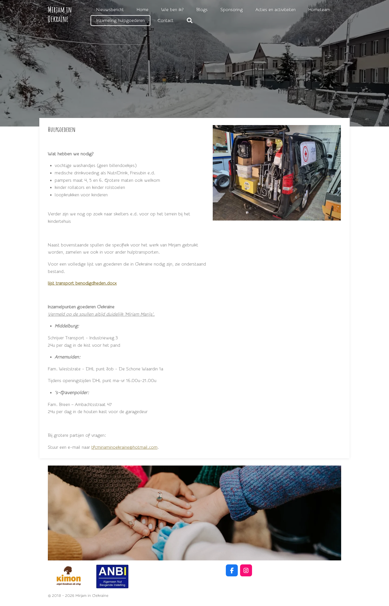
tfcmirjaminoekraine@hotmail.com (124, 447)
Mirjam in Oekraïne (60, 14)
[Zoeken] (189, 20)
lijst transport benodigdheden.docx (82, 283)
